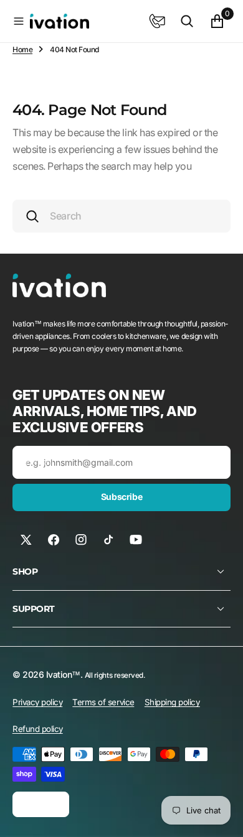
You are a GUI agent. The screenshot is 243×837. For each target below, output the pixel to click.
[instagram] (81, 539)
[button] (18, 21)
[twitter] (26, 539)
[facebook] (53, 539)
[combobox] (121, 216)
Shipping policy (172, 702)
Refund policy (37, 729)
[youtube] (136, 539)
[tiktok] (108, 539)
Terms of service (103, 702)
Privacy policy (37, 702)
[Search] (187, 21)
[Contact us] (157, 21)
